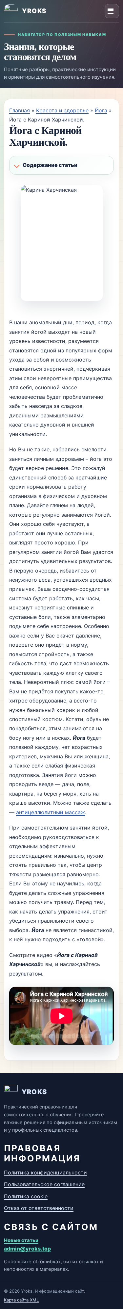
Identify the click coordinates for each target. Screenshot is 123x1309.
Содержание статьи (50, 165)
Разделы (112, 11)
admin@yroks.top (27, 1248)
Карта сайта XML (21, 1299)
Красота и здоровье (62, 110)
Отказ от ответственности (38, 1208)
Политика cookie (26, 1196)
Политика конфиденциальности (45, 1172)
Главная (19, 110)
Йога (101, 110)
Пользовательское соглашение (44, 1184)
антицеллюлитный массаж (50, 812)
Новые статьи (21, 1240)
